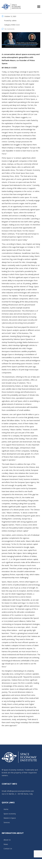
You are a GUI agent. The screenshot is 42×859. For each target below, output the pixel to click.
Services (7, 822)
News (6, 844)
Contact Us (8, 849)
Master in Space (10, 818)
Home (6, 809)
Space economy (10, 814)
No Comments (9, 29)
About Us (7, 840)
